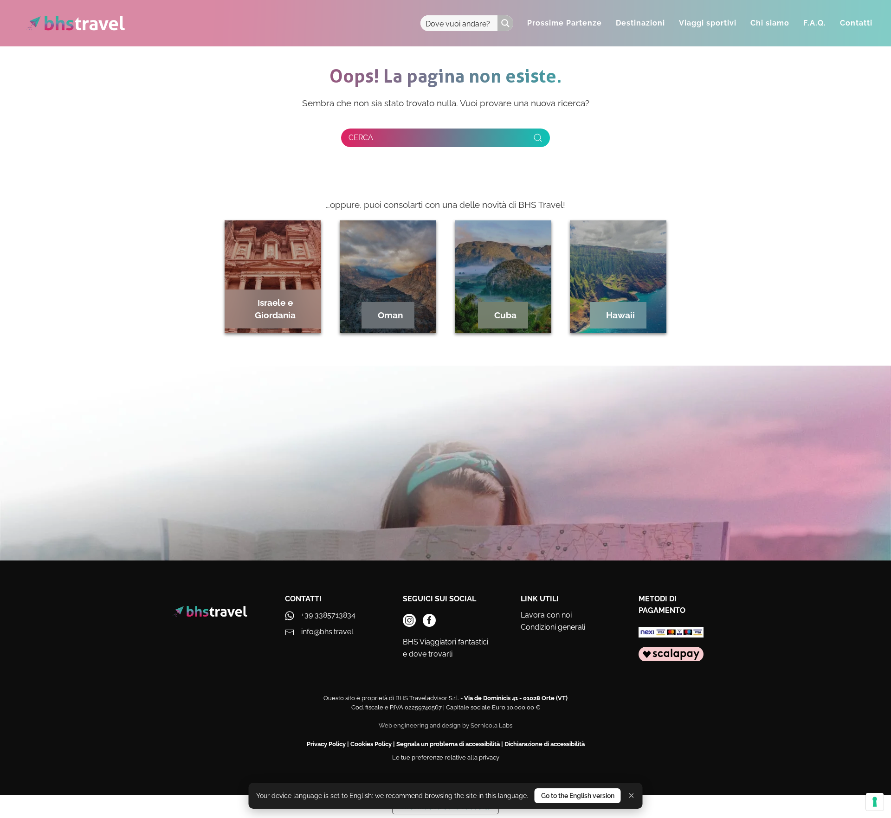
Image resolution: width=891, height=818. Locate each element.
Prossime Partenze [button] (564, 23)
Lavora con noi (546, 615)
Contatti (856, 23)
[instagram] (409, 620)
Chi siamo (769, 23)
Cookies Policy (371, 744)
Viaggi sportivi (707, 23)
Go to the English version (577, 795)
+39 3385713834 (328, 615)
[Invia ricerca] (538, 138)
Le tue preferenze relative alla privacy (445, 757)
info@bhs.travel (327, 631)
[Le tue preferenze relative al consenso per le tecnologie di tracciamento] (875, 802)
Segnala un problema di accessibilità (448, 744)
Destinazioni (640, 23)
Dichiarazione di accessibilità (544, 744)
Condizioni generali (553, 627)
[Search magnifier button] (505, 23)
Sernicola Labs (491, 725)
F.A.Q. (814, 23)
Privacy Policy (326, 744)
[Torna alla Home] (75, 23)
